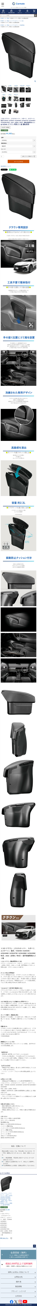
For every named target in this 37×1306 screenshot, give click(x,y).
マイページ (27, 12)
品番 (2, 137)
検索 (35, 15)
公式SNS (18, 1296)
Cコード (3, 149)
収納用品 (22, 25)
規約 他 (18, 1282)
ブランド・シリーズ (18, 1291)
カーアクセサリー (14, 21)
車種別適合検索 (11, 12)
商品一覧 (3, 12)
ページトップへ (34, 1246)
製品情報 (18, 1286)
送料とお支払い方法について (18, 1272)
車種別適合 (4, 143)
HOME (2, 18)
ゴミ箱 (21, 21)
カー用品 (7, 18)
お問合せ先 (18, 1277)
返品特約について (6, 166)
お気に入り (20, 12)
